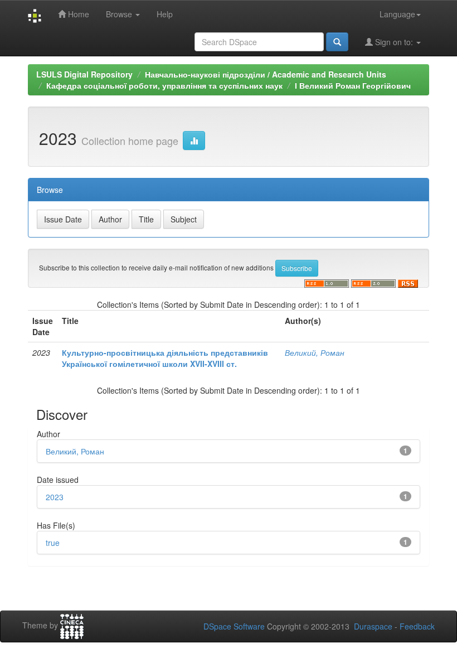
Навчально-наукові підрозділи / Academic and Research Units (265, 74)
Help (165, 14)
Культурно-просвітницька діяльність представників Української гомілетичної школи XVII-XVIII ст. (165, 358)
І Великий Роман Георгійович (353, 85)
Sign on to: (394, 41)
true (53, 542)
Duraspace (373, 626)
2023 (55, 496)
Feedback (417, 626)
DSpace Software (234, 626)
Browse (120, 14)
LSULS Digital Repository (84, 74)
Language (397, 14)
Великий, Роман (314, 352)
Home (77, 14)
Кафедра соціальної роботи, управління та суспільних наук (164, 85)
